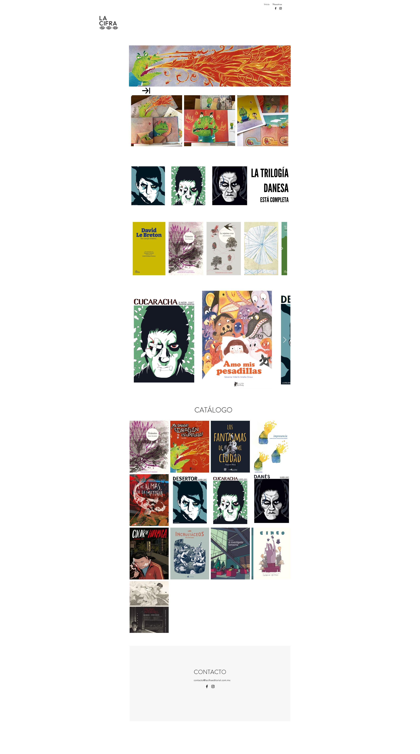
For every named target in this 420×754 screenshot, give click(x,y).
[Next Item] (281, 248)
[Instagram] (280, 8)
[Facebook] (275, 8)
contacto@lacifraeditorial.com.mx (212, 680)
